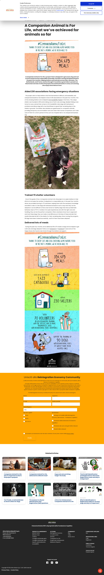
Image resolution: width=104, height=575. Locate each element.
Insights (85, 457)
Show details (23, 17)
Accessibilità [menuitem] (35, 544)
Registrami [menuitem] (88, 540)
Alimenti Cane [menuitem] (36, 535)
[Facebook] (47, 563)
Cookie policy (60, 10)
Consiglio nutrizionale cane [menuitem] (39, 540)
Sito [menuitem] (87, 533)
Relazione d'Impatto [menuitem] (55, 542)
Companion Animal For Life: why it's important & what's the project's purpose (13, 475)
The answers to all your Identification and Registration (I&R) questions (38, 501)
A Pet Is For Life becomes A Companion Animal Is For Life (64, 500)
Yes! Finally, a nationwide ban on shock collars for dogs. (13, 500)
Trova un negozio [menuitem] (90, 547)
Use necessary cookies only (91, 12)
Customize (90, 8)
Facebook (61, 229)
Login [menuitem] (87, 538)
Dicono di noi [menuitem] (71, 536)
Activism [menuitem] (52, 536)
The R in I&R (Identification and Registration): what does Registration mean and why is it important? (90, 476)
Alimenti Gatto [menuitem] (36, 533)
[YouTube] (56, 563)
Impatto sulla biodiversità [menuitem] (38, 542)
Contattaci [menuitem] (89, 545)
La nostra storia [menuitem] (54, 535)
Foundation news (32, 457)
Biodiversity (56, 457)
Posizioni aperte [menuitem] (90, 552)
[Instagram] (52, 563)
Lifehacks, (81, 457)
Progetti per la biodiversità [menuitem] (57, 540)
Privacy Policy (70, 433)
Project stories (6, 457)
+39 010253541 (7, 536)
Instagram (53, 229)
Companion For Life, (7, 483)
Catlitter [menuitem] (34, 536)
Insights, (94, 483)
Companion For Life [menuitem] (55, 538)
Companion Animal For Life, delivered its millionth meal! (38, 475)
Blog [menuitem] (69, 533)
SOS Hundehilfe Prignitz (55, 100)
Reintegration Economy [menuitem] (56, 533)
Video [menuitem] (69, 535)
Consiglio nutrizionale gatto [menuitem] (39, 538)
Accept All (91, 3)
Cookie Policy (14, 570)
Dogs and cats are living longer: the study (62, 475)
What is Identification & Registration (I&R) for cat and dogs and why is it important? (90, 501)
